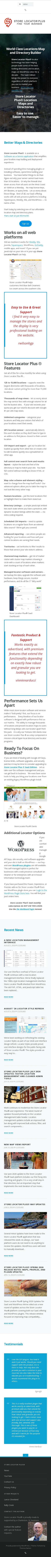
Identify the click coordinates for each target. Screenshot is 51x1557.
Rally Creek (9, 1505)
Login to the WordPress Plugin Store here (25, 892)
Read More (8, 997)
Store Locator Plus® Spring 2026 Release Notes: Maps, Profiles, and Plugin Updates (24, 1269)
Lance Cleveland (11, 1499)
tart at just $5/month (19, 215)
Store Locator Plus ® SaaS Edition (20, 767)
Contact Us (9, 1482)
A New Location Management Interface (21, 941)
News (6, 1470)
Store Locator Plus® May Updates (24, 1204)
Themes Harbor (25, 1548)
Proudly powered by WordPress (17, 1546)
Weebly (32, 242)
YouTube (8, 1476)
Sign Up (25, 223)
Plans (6, 215)
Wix (38, 242)
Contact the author (12, 1526)
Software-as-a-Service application (19, 156)
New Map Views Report (17, 1144)
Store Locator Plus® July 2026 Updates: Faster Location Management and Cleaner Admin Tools (23, 1075)
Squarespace (17, 245)
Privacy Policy (10, 1487)
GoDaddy (39, 245)
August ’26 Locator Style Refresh (24, 1008)
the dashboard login (25, 909)
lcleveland (21, 945)
